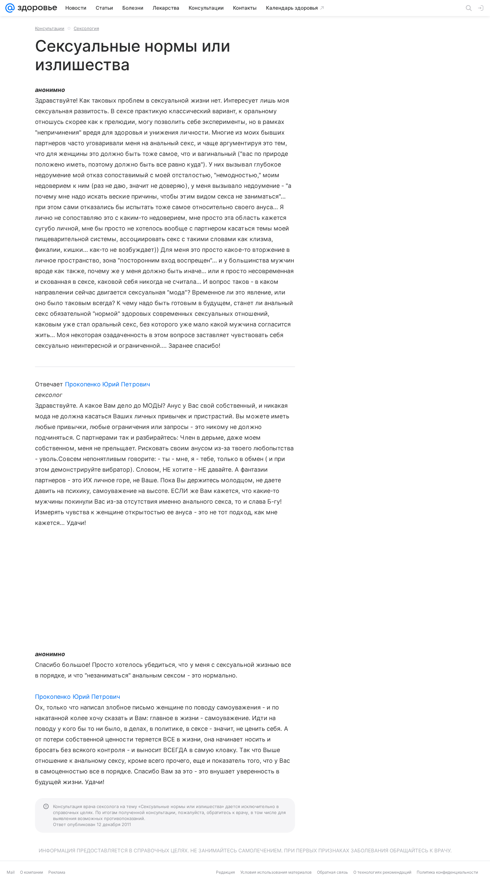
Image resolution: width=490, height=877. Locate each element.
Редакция (225, 872)
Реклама (56, 872)
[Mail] (10, 8)
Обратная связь (332, 872)
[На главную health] (36, 8)
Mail (11, 872)
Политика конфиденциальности (447, 872)
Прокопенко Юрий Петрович (107, 384)
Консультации (49, 28)
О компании (31, 872)
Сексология (86, 28)
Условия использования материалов (276, 872)
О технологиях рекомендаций (382, 872)
